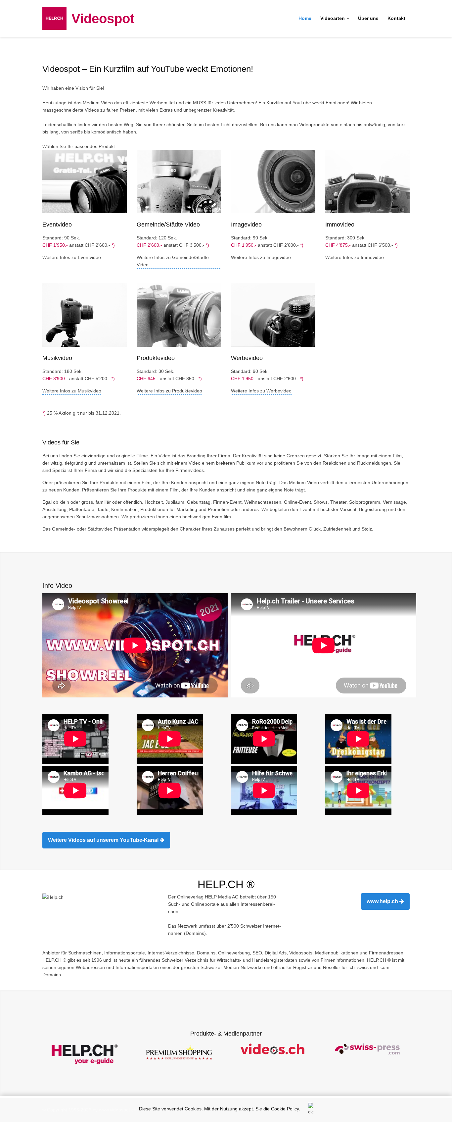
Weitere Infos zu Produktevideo (169, 390)
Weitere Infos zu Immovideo (354, 257)
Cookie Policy (285, 1108)
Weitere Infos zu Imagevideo (261, 257)
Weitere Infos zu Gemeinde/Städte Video (173, 261)
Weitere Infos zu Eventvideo (71, 257)
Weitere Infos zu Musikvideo (71, 390)
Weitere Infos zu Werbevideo (261, 390)
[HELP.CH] (54, 18)
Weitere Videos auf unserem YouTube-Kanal (104, 840)
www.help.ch (383, 901)
